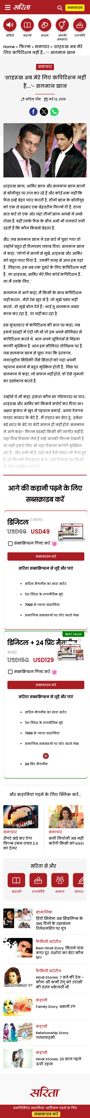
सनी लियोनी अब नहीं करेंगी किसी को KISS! (66, 841)
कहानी (16, 891)
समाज (59, 891)
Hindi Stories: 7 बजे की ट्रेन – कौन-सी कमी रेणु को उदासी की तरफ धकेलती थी (60, 982)
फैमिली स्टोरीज (48, 941)
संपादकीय (81, 891)
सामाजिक (44, 912)
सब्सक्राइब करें (46, 556)
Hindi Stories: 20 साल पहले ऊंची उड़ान (58, 1061)
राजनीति (38, 891)
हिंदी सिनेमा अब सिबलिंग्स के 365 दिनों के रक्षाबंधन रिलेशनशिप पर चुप (59, 923)
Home (9, 46)
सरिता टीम (33, 99)
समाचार (42, 46)
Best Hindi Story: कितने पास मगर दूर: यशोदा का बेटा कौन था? (59, 953)
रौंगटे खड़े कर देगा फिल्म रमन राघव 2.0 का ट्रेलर (20, 843)
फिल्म (25, 46)
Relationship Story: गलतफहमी (52, 1035)
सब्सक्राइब (75, 7)
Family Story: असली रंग (55, 1006)
